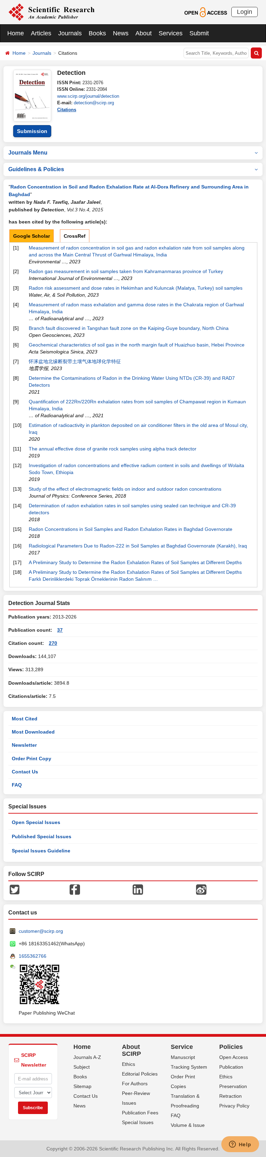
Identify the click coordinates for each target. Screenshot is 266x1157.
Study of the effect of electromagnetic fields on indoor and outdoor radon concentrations (125, 489)
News (120, 33)
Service (182, 1046)
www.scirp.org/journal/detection (88, 96)
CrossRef (75, 236)
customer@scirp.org (41, 931)
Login (244, 11)
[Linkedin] (138, 889)
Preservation (233, 1086)
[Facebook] (75, 889)
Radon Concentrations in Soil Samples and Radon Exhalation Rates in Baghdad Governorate (130, 529)
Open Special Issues (36, 822)
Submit (199, 33)
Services (171, 33)
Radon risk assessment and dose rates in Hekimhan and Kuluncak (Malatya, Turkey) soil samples (135, 288)
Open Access (233, 1057)
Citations (66, 109)
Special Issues (137, 1122)
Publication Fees (140, 1112)
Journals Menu (27, 153)
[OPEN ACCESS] (205, 12)
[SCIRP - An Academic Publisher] (51, 12)
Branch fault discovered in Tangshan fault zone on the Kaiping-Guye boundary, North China (129, 328)
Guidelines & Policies (36, 169)
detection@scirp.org (94, 102)
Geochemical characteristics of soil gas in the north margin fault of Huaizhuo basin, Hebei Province (137, 345)
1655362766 (32, 956)
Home (15, 33)
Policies (231, 1046)
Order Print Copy (31, 758)
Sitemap (82, 1086)
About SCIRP (131, 1050)
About (143, 33)
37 (60, 630)
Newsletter (24, 745)
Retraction (230, 1096)
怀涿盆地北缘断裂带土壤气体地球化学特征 (75, 361)
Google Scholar (31, 236)
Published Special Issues (41, 836)
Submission (32, 131)
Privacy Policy (234, 1105)
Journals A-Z (87, 1057)
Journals (70, 33)
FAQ (17, 785)
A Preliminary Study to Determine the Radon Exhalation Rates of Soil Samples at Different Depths (135, 562)
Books (97, 33)
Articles (41, 33)
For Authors (135, 1083)
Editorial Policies (140, 1074)
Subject (81, 1067)
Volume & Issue (188, 1125)
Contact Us (25, 771)
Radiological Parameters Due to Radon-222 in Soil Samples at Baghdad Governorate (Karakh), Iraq (138, 546)
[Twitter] (14, 889)
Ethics (128, 1064)
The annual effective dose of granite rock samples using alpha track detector (112, 449)
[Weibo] (201, 889)
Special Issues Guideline (41, 850)
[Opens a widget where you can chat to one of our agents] (240, 1145)
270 (53, 643)
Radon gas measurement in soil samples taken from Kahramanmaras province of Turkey (126, 271)
